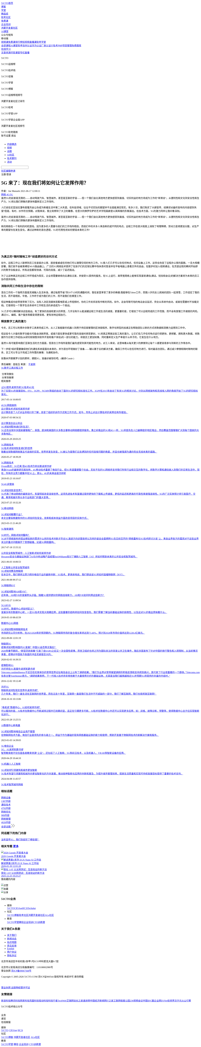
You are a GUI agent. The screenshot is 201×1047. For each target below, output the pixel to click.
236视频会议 (136, 1000)
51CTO (10, 908)
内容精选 (11, 144)
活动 (9, 162)
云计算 (4, 423)
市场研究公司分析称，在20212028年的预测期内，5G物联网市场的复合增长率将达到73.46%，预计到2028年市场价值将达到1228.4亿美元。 (73, 633)
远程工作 (18, 368)
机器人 (7, 764)
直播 (27, 52)
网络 (6, 444)
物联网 (7, 585)
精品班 (4, 14)
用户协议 (11, 952)
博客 (3, 6)
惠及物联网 (12, 571)
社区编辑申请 (8, 171)
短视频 (25, 42)
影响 (8, 665)
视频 (9, 148)
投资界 (171, 1000)
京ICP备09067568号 (21, 971)
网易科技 (24, 1000)
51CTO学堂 (13, 922)
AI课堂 (4, 31)
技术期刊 (11, 158)
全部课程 (6, 45)
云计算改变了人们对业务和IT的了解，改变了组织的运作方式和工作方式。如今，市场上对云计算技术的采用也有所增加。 (64, 412)
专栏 (22, 52)
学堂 (3, 10)
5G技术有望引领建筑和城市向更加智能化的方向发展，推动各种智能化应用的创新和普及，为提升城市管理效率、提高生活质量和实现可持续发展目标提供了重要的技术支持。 (92, 773)
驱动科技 (43, 1000)
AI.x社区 (49, 915)
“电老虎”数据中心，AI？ (21, 707)
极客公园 (125, 1000)
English (10, 948)
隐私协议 (11, 955)
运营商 (10, 484)
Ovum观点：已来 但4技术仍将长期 (26, 466)
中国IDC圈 (148, 1000)
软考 (20, 45)
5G (2, 368)
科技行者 (53, 1000)
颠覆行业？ (12, 514)
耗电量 (16, 725)
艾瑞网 (70, 1000)
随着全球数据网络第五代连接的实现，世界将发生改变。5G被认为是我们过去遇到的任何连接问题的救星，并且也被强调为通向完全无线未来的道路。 (79, 452)
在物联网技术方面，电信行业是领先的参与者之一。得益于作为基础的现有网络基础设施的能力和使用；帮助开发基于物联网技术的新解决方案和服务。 (80, 735)
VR (9, 605)
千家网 (31, 364)
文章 (3, 52)
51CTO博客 (13, 915)
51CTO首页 (7, 3)
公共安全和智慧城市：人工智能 (26, 553)
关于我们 (11, 935)
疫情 (3, 665)
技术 (11, 444)
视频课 (4, 42)
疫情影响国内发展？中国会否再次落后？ (29, 647)
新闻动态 (11, 938)
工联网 (117, 1000)
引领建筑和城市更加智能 (19, 770)
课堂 (17, 52)
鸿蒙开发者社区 (9, 28)
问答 (13, 52)
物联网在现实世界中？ (20, 690)
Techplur (32, 908)
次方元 (178, 1000)
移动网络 (9, 508)
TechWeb (62, 1000)
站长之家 (78, 1000)
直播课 (32, 42)
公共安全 (15, 567)
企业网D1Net (160, 1000)
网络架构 (11, 405)
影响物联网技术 (14, 629)
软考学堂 (41, 42)
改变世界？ (12, 490)
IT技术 (54, 45)
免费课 (4, 21)
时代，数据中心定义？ (18, 608)
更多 (16, 846)
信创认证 (27, 45)
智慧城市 (24, 567)
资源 (8, 52)
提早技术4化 (17, 387)
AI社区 (10, 155)
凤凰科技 (34, 1000)
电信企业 (9, 746)
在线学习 (6, 49)
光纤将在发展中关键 (18, 669)
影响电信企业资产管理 (18, 731)
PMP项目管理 (65, 45)
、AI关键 (12, 749)
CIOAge (18, 908)
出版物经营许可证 (20, 987)
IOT (13, 585)
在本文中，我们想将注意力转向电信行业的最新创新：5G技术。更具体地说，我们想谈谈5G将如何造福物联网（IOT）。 (63, 574)
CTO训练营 (39, 922)
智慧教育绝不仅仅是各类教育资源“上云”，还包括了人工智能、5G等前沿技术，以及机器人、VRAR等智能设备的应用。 (63, 753)
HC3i (25, 908)
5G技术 (5, 784)
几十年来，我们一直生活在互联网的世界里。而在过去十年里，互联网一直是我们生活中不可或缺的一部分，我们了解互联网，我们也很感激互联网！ (79, 694)
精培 (21, 922)
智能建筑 (9, 529)
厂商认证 (46, 45)
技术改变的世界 (16, 448)
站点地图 (11, 942)
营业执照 (6, 987)
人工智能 (6, 567)
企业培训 (6, 24)
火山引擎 (186, 1000)
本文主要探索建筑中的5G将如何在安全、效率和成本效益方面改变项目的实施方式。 (45, 518)
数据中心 (6, 623)
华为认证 (36, 45)
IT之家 (110, 1000)
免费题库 (76, 45)
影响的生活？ (15, 427)
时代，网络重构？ (15, 535)
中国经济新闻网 (98, 1000)
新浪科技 (6, 1000)
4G (2, 405)
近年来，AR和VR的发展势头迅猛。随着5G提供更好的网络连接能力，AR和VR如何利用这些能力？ (53, 595)
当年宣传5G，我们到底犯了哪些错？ (20, 839)
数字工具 (9, 368)
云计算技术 (15, 409)
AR (5, 605)
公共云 (18, 423)
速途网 (86, 1000)
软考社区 (6, 17)
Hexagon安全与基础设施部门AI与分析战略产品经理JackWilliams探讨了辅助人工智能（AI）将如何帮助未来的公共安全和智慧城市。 (69, 556)
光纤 (3, 687)
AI (2, 725)
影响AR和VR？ (14, 591)
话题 (9, 151)
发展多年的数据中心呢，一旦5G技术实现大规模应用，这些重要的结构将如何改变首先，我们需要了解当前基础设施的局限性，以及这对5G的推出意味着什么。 (84, 612)
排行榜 (18, 42)
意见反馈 (11, 946)
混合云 (11, 423)
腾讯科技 (15, 1000)
